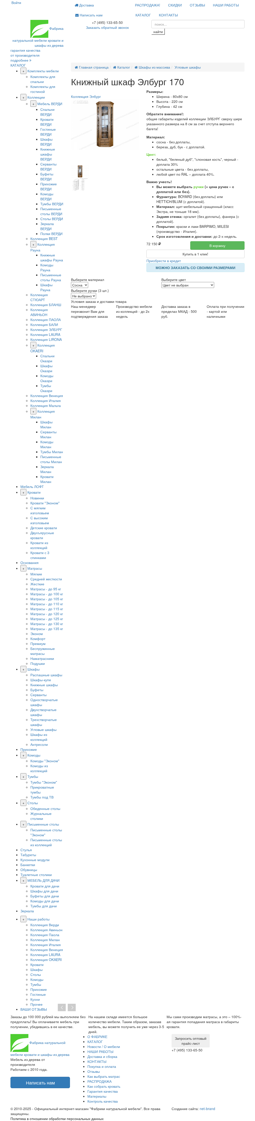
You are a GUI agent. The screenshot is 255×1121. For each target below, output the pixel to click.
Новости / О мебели (103, 1046)
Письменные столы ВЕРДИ (51, 211)
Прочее (36, 1004)
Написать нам (91, 14)
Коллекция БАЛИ (44, 324)
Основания (29, 562)
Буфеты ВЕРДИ (46, 176)
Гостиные (38, 994)
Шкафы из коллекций (38, 737)
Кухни (35, 999)
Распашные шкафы (46, 674)
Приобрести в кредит (163, 260)
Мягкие (36, 573)
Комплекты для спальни (42, 79)
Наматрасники (42, 658)
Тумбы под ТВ (42, 797)
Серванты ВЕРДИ (48, 166)
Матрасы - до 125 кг (46, 618)
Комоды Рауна (46, 267)
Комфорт (37, 638)
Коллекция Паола (44, 934)
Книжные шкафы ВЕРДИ (47, 154)
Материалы (96, 1096)
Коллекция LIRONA (46, 339)
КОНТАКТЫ (168, 14)
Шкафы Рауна (46, 287)
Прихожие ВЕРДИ (48, 186)
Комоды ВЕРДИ (46, 196)
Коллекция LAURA (45, 334)
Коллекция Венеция (46, 395)
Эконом (36, 633)
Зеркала (27, 910)
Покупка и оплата (101, 1066)
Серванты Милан (48, 434)
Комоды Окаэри (46, 378)
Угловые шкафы (43, 729)
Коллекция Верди (44, 924)
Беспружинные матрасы (42, 651)
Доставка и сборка (102, 1056)
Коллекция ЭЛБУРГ (46, 329)
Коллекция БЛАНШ (45, 304)
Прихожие (28, 749)
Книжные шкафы (44, 684)
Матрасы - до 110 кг (46, 603)
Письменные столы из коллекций (46, 842)
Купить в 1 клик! (195, 253)
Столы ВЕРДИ (51, 218)
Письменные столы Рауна (50, 277)
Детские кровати (43, 527)
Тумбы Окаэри (46, 388)
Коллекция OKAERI (46, 959)
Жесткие (37, 583)
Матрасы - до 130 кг (46, 623)
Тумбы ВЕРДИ (51, 203)
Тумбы (32, 776)
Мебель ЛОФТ (32, 486)
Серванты (38, 694)
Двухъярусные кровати (42, 535)
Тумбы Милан (51, 451)
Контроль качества (102, 1101)
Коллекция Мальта (45, 405)
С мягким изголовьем (39, 510)
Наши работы (38, 919)
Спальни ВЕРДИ (47, 112)
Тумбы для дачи (43, 905)
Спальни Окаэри (47, 358)
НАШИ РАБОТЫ (226, 4)
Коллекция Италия (45, 400)
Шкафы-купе (40, 679)
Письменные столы (43, 824)
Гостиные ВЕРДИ (48, 132)
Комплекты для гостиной (42, 89)
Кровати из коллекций (39, 545)
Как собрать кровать (103, 1086)
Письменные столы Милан (51, 459)
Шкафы (33, 669)
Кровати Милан (47, 479)
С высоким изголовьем (39, 520)
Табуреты (28, 854)
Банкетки (27, 864)
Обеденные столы (45, 808)
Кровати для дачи (44, 885)
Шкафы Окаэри (46, 368)
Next (72, 1008)
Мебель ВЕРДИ (49, 103)
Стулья (26, 849)
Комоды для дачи (44, 900)
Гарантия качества (102, 1091)
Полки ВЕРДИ (51, 233)
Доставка (86, 4)
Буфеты (36, 689)
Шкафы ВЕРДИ (46, 142)
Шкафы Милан (46, 424)
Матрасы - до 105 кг (46, 598)
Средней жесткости (46, 578)
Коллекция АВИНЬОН (39, 312)
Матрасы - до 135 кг (46, 628)
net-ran (207, 1108)
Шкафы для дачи (44, 890)
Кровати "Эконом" (45, 502)
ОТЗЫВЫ (197, 4)
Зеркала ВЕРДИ (47, 226)
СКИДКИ (175, 4)
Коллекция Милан (45, 939)
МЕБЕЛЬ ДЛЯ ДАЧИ (43, 880)
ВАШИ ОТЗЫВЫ (33, 1009)
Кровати (34, 492)
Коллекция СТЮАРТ (39, 297)
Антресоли (39, 744)
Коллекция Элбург (86, 96)
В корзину (217, 245)
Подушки (37, 663)
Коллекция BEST (44, 238)
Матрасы (34, 568)
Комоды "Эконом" (44, 760)
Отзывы (93, 1071)
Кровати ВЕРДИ (47, 122)
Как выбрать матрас (103, 1076)
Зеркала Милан (47, 469)
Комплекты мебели (43, 70)
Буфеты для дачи (44, 895)
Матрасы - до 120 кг (46, 613)
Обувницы (28, 869)
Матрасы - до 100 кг (46, 593)
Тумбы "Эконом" (43, 782)
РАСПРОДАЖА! (147, 4)
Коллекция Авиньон (46, 929)
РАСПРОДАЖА (99, 1081)
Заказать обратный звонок (107, 27)
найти (158, 31)
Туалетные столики (36, 874)
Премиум (38, 643)
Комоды (33, 755)
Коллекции (36, 97)
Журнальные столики (41, 816)
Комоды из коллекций (39, 768)
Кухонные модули (35, 859)
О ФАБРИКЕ (97, 1036)
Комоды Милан (46, 444)
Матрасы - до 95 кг (45, 588)
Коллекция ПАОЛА (45, 319)
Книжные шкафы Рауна (51, 257)
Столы (32, 802)
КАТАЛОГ (143, 14)
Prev (62, 1008)
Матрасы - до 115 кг (46, 608)
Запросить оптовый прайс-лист (190, 1041)
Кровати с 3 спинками (39, 555)
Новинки (37, 497)
